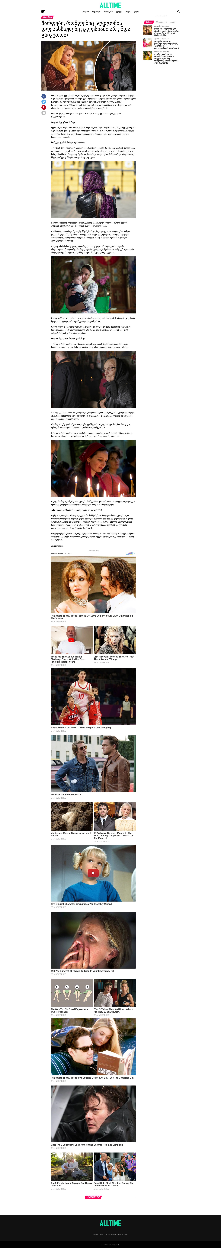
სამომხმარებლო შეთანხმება (117, 1234)
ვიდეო (127, 11)
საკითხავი (96, 11)
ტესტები (119, 11)
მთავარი (86, 11)
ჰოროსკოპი (108, 11)
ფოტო (136, 11)
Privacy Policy (98, 1234)
